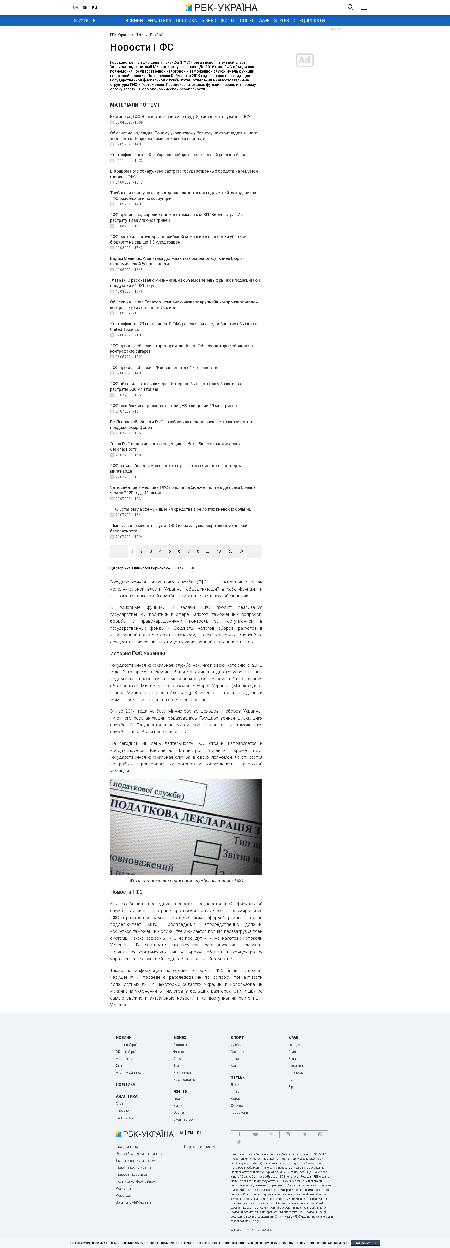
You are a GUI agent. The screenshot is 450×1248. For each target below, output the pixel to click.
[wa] (320, 1134)
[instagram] (287, 1134)
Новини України (128, 1045)
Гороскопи (239, 1112)
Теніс (235, 1058)
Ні (192, 568)
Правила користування (134, 1167)
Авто (177, 1058)
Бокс (235, 1065)
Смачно (237, 1106)
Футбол (236, 1045)
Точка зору (124, 1117)
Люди (235, 1084)
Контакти (123, 1188)
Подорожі (296, 1072)
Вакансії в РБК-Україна (133, 1202)
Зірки (292, 1087)
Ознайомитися (338, 1242)
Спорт (247, 20)
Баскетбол (239, 1052)
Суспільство (183, 1119)
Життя (228, 20)
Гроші (177, 1098)
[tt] (239, 1142)
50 (230, 551)
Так (181, 568)
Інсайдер (295, 1045)
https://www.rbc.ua (310, 1163)
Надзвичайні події (129, 1072)
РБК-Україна (120, 35)
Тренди (236, 1091)
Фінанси (179, 1052)
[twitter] (271, 1134)
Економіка (124, 1058)
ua (75, 7)
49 (218, 551)
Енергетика (182, 1072)
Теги (139, 35)
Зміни (177, 1106)
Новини (134, 20)
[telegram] (304, 1134)
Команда (123, 1195)
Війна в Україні (127, 1052)
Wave (264, 20)
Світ (119, 1065)
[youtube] (255, 1134)
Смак (292, 1080)
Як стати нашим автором (135, 1161)
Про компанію (127, 1146)
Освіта (178, 1112)
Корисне (237, 1098)
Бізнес (209, 20)
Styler (281, 20)
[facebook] (239, 1134)
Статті (121, 1103)
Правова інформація (132, 1174)
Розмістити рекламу (200, 1146)
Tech (177, 1065)
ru (94, 7)
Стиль (293, 1052)
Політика (186, 20)
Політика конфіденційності (136, 1181)
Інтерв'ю (122, 1110)
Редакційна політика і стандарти (140, 1154)
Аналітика (159, 20)
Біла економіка (185, 1080)
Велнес (293, 1058)
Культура (295, 1065)
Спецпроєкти (309, 20)
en (85, 7)
